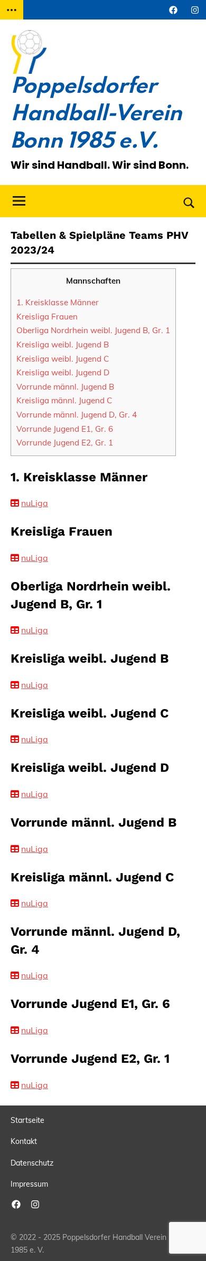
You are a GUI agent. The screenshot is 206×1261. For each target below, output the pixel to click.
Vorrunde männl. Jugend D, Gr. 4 (76, 415)
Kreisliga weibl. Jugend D (62, 372)
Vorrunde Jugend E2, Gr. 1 (64, 443)
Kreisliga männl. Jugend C (64, 400)
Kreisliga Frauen (47, 317)
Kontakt (24, 1141)
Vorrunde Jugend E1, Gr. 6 (64, 429)
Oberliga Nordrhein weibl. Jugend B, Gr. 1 (93, 330)
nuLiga (34, 503)
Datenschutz (32, 1163)
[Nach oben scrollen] (184, 1239)
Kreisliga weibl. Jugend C (62, 359)
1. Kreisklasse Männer (57, 302)
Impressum (29, 1184)
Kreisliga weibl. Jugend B (62, 345)
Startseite (27, 1120)
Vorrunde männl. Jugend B (65, 387)
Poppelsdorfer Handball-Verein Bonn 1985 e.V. (96, 114)
